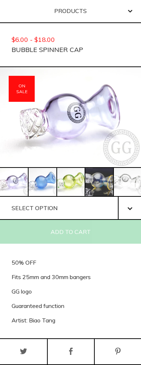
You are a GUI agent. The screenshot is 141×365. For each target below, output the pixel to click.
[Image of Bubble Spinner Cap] (14, 182)
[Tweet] (23, 351)
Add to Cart (71, 231)
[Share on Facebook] (71, 351)
